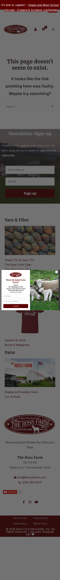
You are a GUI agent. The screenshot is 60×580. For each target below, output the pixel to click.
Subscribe (15, 306)
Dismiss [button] (53, 10)
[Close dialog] (56, 271)
